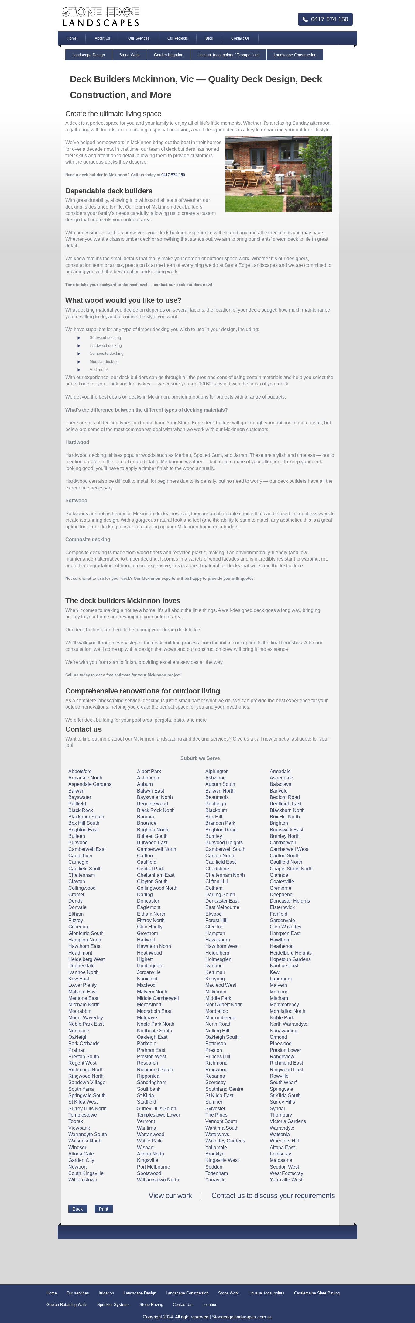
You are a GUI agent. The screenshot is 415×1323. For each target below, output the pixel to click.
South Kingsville (86, 1173)
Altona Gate (81, 1153)
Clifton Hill (216, 881)
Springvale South (87, 1095)
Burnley (213, 836)
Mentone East (83, 998)
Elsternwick (282, 907)
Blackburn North (287, 810)
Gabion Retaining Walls (66, 1304)
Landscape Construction (295, 55)
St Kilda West (83, 1101)
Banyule (279, 790)
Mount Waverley (85, 1017)
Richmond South (155, 1069)
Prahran (77, 1050)
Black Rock (80, 810)
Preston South (83, 1056)
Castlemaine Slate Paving (317, 1293)
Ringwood (216, 1069)
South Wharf (283, 1082)
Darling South (220, 894)
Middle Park (218, 998)
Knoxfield (147, 978)
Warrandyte (282, 1128)
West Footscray (286, 1173)
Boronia (145, 816)
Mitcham (279, 998)
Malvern (278, 985)
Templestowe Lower (158, 1114)
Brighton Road (221, 829)
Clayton (76, 881)
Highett (145, 959)
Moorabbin (79, 1011)
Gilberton (78, 926)
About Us (102, 38)
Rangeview (282, 1056)
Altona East (282, 1147)
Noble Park (282, 1017)
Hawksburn (217, 939)
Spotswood (149, 1173)
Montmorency (284, 1004)
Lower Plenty (82, 985)
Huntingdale (150, 965)
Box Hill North (285, 816)
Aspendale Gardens (89, 784)
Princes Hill (217, 1056)
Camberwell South (225, 849)
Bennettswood (152, 803)
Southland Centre (224, 1089)
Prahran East (151, 1050)
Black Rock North (156, 810)
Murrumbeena (220, 1017)
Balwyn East (150, 790)
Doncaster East (221, 900)
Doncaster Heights (290, 900)
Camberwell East (86, 849)
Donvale (77, 907)
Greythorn (147, 933)
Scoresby (215, 1082)
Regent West (82, 1063)
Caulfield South (85, 868)
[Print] (104, 1209)
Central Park (150, 868)
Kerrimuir (215, 972)
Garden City (81, 1160)
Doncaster (148, 900)
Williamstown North (158, 1179)
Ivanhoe (214, 965)
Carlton (145, 855)
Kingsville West (222, 1160)
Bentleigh (215, 803)
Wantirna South (221, 1128)
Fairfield (278, 914)
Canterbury (80, 855)
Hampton (215, 933)
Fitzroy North (151, 920)
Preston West (151, 1056)
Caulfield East (220, 862)
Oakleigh (78, 1037)
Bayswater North (155, 797)
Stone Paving (151, 1304)
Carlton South (285, 855)
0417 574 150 (328, 19)
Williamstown (82, 1179)
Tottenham (216, 1173)
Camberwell (283, 842)
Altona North (150, 1153)
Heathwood (149, 952)
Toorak (75, 1121)
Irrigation (106, 1293)
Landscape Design (88, 55)
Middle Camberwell (158, 998)
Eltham (76, 914)
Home (72, 38)
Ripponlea (148, 1076)
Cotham (213, 888)
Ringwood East (286, 1069)
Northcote (78, 1030)
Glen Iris (214, 926)
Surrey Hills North (87, 1108)
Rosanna (215, 1076)
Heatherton (282, 946)
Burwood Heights (224, 842)
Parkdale (146, 1043)
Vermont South (221, 1121)
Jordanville (149, 972)
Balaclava (280, 784)
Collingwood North (157, 888)
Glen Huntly (150, 926)
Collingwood (82, 888)
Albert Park (149, 771)
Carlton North (219, 855)
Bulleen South (152, 836)
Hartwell (146, 939)
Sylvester (215, 1108)
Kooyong (215, 978)
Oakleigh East (152, 1037)
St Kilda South (285, 1095)
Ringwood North (86, 1076)
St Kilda (145, 1095)
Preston (213, 1050)
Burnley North (285, 836)
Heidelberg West (86, 959)
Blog (209, 38)
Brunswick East (286, 829)
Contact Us (240, 38)
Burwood (78, 842)
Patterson (215, 1043)
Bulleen (76, 836)
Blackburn (216, 810)
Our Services (138, 38)
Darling (145, 894)
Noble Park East (86, 1024)
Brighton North (152, 829)
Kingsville (147, 1160)
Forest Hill (216, 920)
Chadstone (217, 868)
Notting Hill (217, 1030)
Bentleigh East (285, 803)
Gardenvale (282, 920)
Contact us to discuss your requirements (273, 1195)
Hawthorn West (221, 946)
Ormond (278, 1037)
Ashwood (215, 777)
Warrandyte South (87, 1134)
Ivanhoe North (83, 972)
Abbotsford (80, 771)
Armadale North (85, 777)
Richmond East (286, 1063)
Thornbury (281, 1114)
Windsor (77, 1147)
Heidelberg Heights (291, 952)
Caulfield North (286, 862)
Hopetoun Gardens (290, 959)
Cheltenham (81, 875)
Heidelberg (217, 952)
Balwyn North (220, 790)
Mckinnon (215, 991)
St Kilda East (219, 1095)
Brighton (279, 823)
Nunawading (283, 1030)
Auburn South (220, 784)
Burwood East (152, 842)
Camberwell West (289, 849)
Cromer (76, 894)
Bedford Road (285, 797)
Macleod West (220, 985)
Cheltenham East (155, 875)
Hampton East (285, 933)
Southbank (148, 1089)
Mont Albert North (224, 1004)
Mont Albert (149, 1004)
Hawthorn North (154, 946)
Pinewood (281, 1043)
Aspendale (281, 777)
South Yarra (81, 1089)
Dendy (75, 900)
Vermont (146, 1121)
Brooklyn (215, 1153)
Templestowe (82, 1114)
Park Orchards (83, 1043)
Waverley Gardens (225, 1140)
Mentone (279, 991)
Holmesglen (218, 959)
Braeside (146, 823)
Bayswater (79, 797)
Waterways (217, 1134)
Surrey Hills (282, 1101)
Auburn (145, 784)
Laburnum (281, 978)
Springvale (281, 1089)
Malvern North (152, 991)
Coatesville (282, 881)
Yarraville (215, 1179)
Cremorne (280, 888)
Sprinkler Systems (113, 1304)
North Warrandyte (288, 1024)
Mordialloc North (287, 1011)
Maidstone (281, 1160)
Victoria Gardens (288, 1121)
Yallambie (216, 1147)
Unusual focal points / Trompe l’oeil (228, 55)
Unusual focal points (266, 1293)
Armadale (280, 771)
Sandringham (151, 1082)
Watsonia (280, 1134)
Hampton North (84, 939)
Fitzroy (75, 920)
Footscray (280, 1153)
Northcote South (154, 1030)
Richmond (216, 1063)
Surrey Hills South (156, 1108)
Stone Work (129, 55)
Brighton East (83, 829)
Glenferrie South (86, 933)
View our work (170, 1195)
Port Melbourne (153, 1166)
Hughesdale (81, 965)
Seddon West (284, 1166)
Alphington (217, 771)
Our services (78, 1293)
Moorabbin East (154, 1011)
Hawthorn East (84, 946)
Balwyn (76, 790)
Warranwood (150, 1134)
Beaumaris (217, 797)
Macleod (146, 985)
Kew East (78, 978)
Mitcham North (84, 1004)
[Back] (77, 1209)
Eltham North (151, 914)
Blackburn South (86, 816)
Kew (275, 972)
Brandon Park (220, 823)
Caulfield (146, 862)
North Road (217, 1024)
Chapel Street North (291, 868)
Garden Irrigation (168, 55)
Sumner (213, 1101)
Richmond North (86, 1069)
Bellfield (77, 803)
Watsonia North (84, 1140)
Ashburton (148, 777)
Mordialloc (216, 1011)
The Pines (216, 1114)
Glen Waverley (285, 926)
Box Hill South (83, 823)
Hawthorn (280, 939)
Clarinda (279, 875)
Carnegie (78, 862)
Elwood (213, 914)
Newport (77, 1166)
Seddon (213, 1166)
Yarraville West (286, 1179)
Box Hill (213, 816)
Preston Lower (285, 1050)
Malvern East (82, 991)
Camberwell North (156, 849)
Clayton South (152, 881)
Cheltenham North (225, 875)
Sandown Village (86, 1082)
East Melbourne (222, 907)
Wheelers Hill (284, 1140)
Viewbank (79, 1128)
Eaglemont (148, 907)
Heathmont (80, 952)
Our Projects (177, 38)
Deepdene (281, 894)
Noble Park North (155, 1024)
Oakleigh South (222, 1037)
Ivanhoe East (284, 965)
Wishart (145, 1147)
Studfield (146, 1101)
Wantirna (146, 1128)
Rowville (279, 1076)
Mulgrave (147, 1017)
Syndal (277, 1108)
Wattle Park (149, 1140)
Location (209, 1304)
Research (147, 1063)
